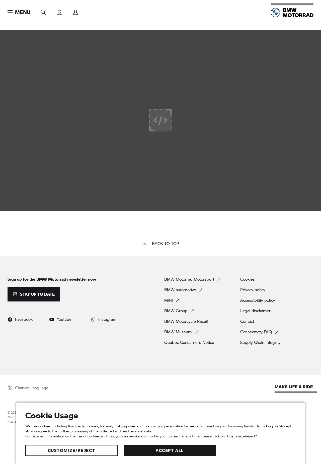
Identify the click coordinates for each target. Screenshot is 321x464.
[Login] (75, 10)
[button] (19, 12)
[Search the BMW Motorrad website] (43, 10)
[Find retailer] (59, 10)
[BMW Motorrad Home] (292, 12)
